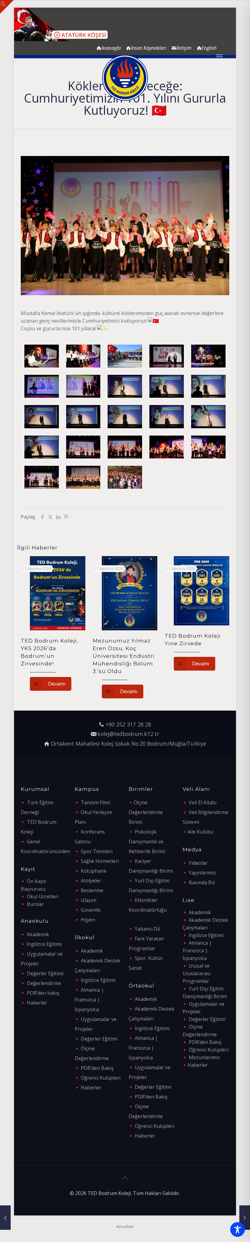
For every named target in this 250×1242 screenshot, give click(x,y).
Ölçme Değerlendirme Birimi (146, 812)
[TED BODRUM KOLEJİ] (125, 78)
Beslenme (92, 890)
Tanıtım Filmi (95, 802)
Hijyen (88, 919)
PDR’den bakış (43, 993)
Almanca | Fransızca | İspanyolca (89, 1000)
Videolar (198, 863)
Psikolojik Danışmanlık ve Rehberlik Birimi (147, 841)
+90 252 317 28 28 (128, 724)
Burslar (35, 904)
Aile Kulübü (200, 831)
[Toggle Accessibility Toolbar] (237, 1229)
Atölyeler (91, 880)
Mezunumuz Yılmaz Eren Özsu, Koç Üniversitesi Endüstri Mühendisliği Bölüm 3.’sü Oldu (124, 656)
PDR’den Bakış (97, 1068)
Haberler (37, 1002)
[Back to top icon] (125, 1177)
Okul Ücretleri (43, 896)
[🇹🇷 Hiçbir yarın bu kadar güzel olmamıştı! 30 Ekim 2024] (5, 1217)
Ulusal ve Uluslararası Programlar (196, 973)
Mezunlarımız (204, 1057)
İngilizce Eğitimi (44, 944)
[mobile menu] (219, 56)
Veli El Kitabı (202, 802)
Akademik (38, 934)
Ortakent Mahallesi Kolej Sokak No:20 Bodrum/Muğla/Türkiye (128, 743)
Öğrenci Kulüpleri (100, 1077)
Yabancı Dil (147, 928)
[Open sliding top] (7, 7)
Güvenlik (91, 910)
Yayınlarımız (202, 872)
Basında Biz (202, 882)
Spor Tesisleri (96, 851)
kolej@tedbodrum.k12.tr (128, 733)
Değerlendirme (44, 983)
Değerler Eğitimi (45, 973)
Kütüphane (93, 870)
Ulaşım (88, 900)
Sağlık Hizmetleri (100, 861)
